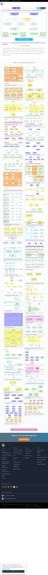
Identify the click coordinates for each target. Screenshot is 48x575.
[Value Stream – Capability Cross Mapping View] (34, 415)
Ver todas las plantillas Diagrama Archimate (24, 429)
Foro (14, 455)
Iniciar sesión (43, 8)
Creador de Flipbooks (6, 455)
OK (13, 571)
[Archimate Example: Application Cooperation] (14, 192)
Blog (15, 460)
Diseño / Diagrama (18, 453)
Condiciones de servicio (29, 504)
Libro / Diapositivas (18, 450)
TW (27, 45)
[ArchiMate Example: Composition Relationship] (14, 261)
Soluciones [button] (26, 8)
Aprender (16, 457)
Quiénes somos (28, 450)
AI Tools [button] (15, 8)
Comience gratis (24, 439)
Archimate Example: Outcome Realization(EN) (19, 42)
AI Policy (39, 455)
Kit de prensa (28, 455)
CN (28, 45)
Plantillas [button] (31, 8)
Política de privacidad (42, 457)
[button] (9, 8)
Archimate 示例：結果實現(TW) (34, 42)
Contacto (27, 457)
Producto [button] (3, 8)
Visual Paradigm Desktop (15, 0)
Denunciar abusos (41, 464)
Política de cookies (6, 568)
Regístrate (38, 8)
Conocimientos (17, 462)
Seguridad (39, 462)
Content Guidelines (41, 459)
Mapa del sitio (17, 469)
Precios (35, 8)
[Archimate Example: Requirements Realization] (14, 158)
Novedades (27, 453)
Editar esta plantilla (24, 39)
